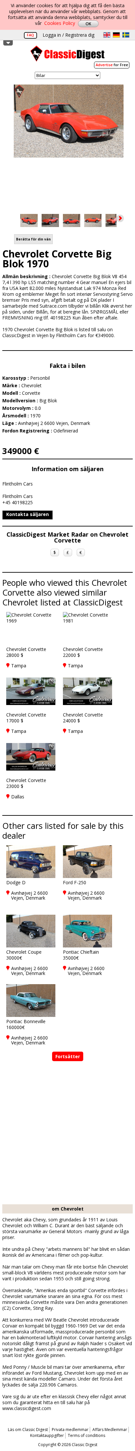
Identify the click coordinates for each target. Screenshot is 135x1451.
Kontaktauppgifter (47, 1435)
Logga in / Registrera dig (68, 35)
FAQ (30, 34)
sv (125, 35)
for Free (112, 64)
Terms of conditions (86, 1435)
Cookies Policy (59, 23)
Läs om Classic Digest (28, 1429)
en (106, 35)
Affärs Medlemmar (109, 1429)
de (116, 35)
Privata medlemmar (70, 1429)
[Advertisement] (67, 1133)
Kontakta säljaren (27, 514)
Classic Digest (67, 56)
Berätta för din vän (33, 239)
